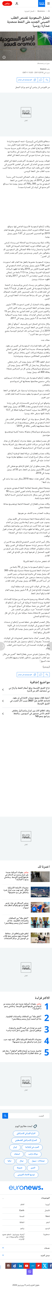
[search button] (5, 1116)
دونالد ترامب (33, 1154)
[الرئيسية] (49, 11)
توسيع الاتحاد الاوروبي (26, 1174)
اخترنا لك (44, 867)
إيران (15, 1147)
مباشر (7, 3)
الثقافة (21, 1222)
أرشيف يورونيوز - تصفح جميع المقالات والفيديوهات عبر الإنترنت (13, 1237)
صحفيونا (46, 1234)
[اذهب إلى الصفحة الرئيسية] (41, 3)
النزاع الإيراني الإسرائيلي (26, 1133)
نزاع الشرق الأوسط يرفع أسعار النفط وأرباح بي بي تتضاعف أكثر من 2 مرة (29, 690)
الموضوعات (45, 1198)
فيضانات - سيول (38, 1161)
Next (47, 1216)
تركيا (9, 1161)
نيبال (21, 1161)
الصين (33, 1168)
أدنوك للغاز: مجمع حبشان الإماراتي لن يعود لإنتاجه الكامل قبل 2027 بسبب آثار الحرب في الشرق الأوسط (30, 701)
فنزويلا (19, 1168)
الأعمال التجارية (29, 11)
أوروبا (47, 1204)
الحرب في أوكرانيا (32, 1147)
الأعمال (47, 1210)
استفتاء (17, 1154)
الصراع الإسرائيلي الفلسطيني (26, 1140)
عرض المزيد (45, 1255)
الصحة (21, 1216)
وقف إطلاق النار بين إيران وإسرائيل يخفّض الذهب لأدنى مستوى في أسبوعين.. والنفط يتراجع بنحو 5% (31, 713)
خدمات (47, 1248)
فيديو (47, 1228)
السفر (48, 1222)
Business (41, 11)
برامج (22, 1228)
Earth (21, 1210)
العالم (22, 1204)
